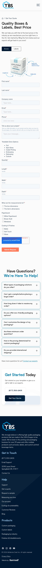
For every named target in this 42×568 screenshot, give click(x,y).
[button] (38, 5)
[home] (8, 5)
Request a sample (8, 493)
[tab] (6, 49)
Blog (3, 514)
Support (5, 485)
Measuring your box (9, 497)
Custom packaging (8, 526)
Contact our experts (30, 361)
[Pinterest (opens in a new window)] (10, 548)
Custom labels (7, 530)
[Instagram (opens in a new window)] (6, 548)
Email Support (7, 462)
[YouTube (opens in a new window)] (14, 548)
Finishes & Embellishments (11, 538)
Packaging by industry (9, 534)
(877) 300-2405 (15, 390)
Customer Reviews (8, 510)
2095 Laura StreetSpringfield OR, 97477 (10, 467)
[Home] (2, 18)
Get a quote (6, 489)
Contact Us (6, 473)
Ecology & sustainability (10, 506)
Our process (6, 501)
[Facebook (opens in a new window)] (3, 548)
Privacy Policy (6, 556)
